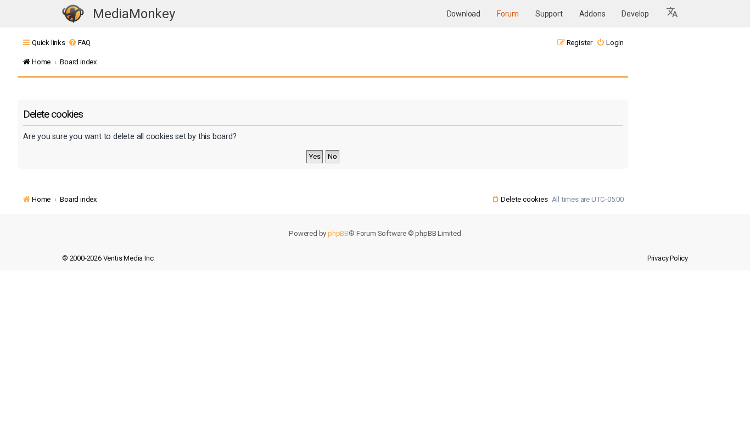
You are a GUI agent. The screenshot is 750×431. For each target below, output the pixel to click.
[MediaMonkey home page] (73, 14)
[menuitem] (79, 43)
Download (463, 13)
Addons (592, 13)
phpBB (338, 233)
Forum (508, 13)
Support (549, 13)
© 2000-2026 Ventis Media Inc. (108, 258)
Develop (635, 13)
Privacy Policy (667, 258)
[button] (672, 13)
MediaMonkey (134, 13)
